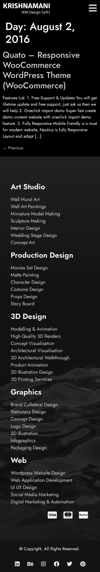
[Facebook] (56, 564)
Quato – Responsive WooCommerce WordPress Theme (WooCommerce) (41, 70)
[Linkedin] (17, 564)
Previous (13, 148)
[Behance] (30, 564)
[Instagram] (43, 564)
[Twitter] (69, 564)
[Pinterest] (82, 564)
